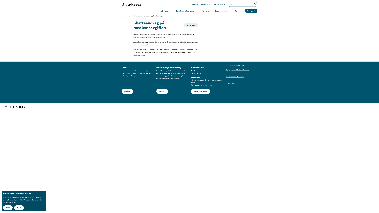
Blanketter (206, 11)
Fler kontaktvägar (201, 91)
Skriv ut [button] (192, 25)
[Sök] (254, 4)
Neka (8, 207)
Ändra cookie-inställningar (235, 77)
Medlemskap (164, 11)
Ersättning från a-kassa (185, 11)
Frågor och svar (221, 11)
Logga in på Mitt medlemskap (239, 70)
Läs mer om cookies (10, 202)
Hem (129, 16)
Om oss (237, 11)
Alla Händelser (137, 16)
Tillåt (19, 207)
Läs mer (127, 91)
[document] (23, 201)
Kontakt (195, 4)
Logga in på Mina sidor (236, 65)
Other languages (219, 4)
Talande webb (205, 4)
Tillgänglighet (230, 83)
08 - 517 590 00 (196, 73)
